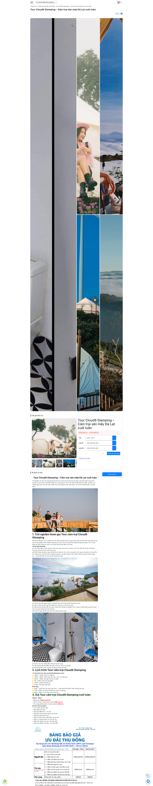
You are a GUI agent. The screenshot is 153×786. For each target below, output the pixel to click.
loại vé (81, 443)
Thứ (80, 438)
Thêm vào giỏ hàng (113, 453)
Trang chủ (33, 6)
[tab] (99, 458)
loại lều (81, 448)
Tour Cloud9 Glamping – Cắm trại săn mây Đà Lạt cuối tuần (74, 6)
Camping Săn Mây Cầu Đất (46, 6)
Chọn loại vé (112, 474)
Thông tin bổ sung (84, 458)
